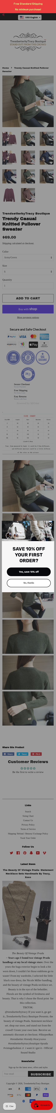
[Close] (50, 524)
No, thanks (28, 583)
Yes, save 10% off (29, 571)
